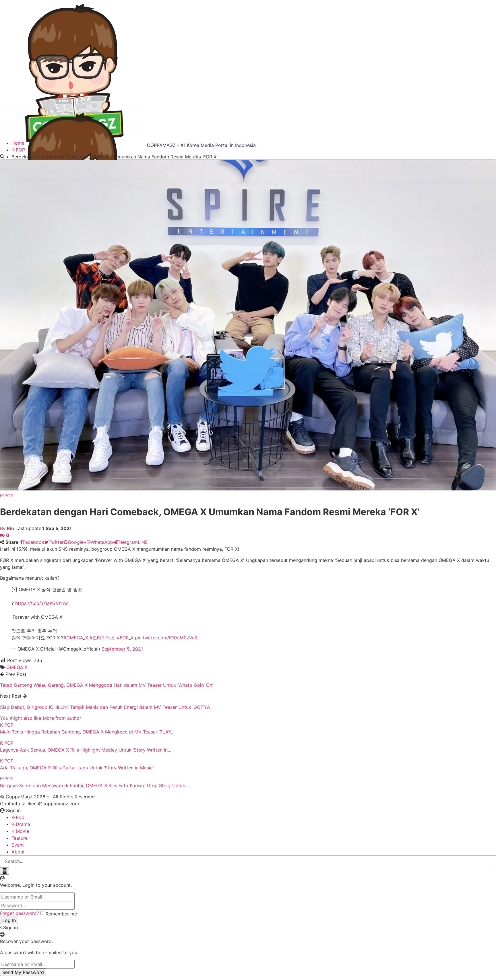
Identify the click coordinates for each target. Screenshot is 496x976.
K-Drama (20, 824)
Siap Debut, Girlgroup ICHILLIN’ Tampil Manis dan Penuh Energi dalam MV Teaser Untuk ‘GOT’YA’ (105, 707)
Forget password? (19, 913)
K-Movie (20, 831)
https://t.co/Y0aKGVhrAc (42, 603)
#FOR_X (125, 638)
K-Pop (17, 817)
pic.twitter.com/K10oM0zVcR (166, 638)
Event (17, 845)
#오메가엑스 (102, 638)
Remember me (61, 913)
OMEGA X (17, 667)
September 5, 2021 (122, 649)
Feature (19, 838)
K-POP (6, 495)
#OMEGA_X (75, 638)
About (18, 852)
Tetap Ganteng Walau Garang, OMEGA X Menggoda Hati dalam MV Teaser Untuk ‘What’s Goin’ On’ (106, 685)
